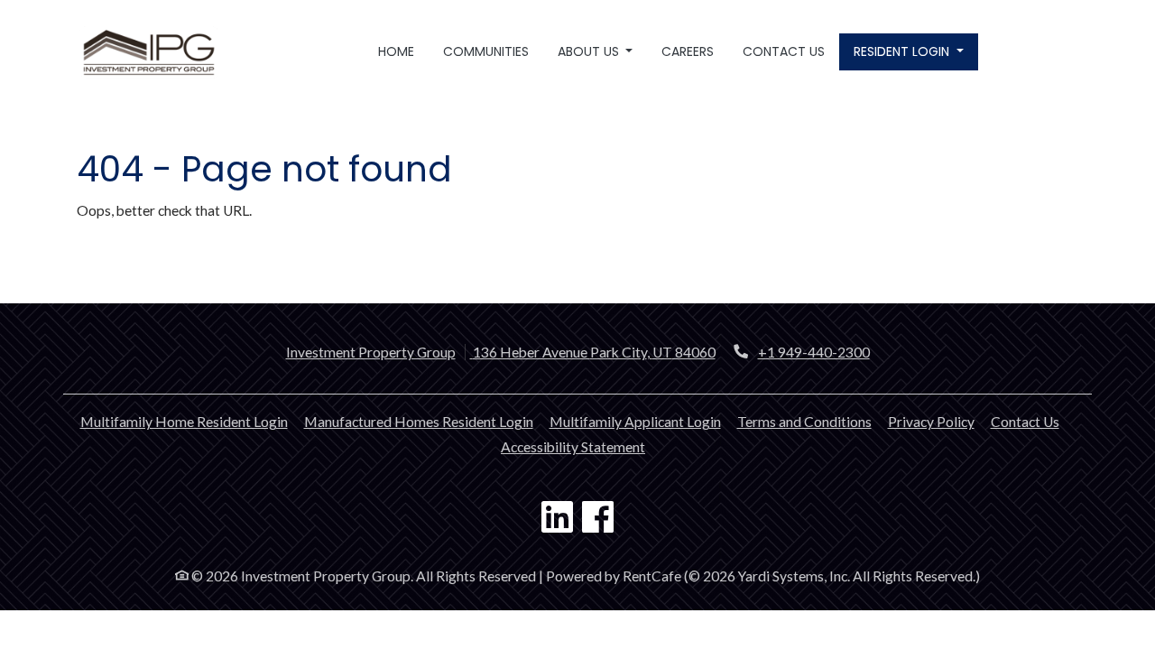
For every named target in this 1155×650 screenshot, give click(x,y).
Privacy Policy (931, 421)
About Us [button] (590, 51)
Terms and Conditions (804, 421)
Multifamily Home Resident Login (184, 421)
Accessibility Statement (573, 446)
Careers (687, 51)
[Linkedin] (557, 519)
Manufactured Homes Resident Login (418, 421)
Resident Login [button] (903, 51)
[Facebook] (598, 519)
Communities (486, 51)
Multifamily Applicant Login (635, 421)
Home (396, 51)
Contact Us (784, 51)
